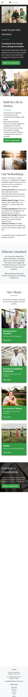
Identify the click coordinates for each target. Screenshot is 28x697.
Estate (14, 691)
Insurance (14, 693)
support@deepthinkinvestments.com (14, 681)
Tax (14, 695)
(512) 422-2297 (16, 674)
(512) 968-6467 (16, 672)
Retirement (14, 687)
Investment (14, 689)
